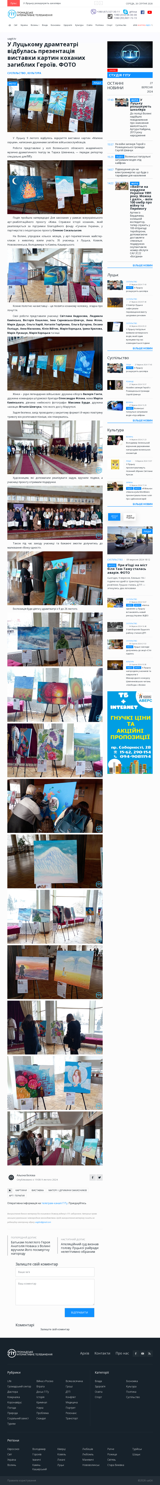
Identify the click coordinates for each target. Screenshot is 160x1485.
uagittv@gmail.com (43, 1222)
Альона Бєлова (26, 1175)
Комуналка (13, 1397)
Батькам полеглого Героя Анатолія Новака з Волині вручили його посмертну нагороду (30, 1247)
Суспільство (120, 25)
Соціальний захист (18, 1418)
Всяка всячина (74, 1381)
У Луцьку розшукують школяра (42, 3)
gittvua (133, 11)
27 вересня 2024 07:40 (137, 302)
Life (9, 1381)
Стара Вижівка (115, 1465)
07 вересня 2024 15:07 (137, 602)
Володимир (39, 1449)
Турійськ (137, 1449)
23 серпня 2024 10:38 (137, 664)
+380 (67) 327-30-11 (108, 11)
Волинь (34, 25)
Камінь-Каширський (39, 1467)
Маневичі (88, 1459)
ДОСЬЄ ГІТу (114, 517)
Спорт (109, 25)
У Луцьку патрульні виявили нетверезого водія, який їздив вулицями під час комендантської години (138, 336)
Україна (24, 25)
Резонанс (71, 1413)
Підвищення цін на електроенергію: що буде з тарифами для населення (131, 172)
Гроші (69, 1386)
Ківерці (61, 1449)
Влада (45, 25)
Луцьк (128, 364)
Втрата (40, 1386)
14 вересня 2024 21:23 (137, 439)
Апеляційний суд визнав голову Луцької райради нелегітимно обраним (80, 1248)
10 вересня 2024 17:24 (137, 485)
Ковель (61, 1454)
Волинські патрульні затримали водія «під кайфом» (132, 159)
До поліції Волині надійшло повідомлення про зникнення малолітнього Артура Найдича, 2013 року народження (140, 124)
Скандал (41, 1418)
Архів (135, 25)
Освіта (89, 25)
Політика (99, 25)
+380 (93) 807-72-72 (125, 17)
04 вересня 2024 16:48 (137, 626)
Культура (79, 25)
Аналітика (142, 25)
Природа (12, 1413)
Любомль (88, 1454)
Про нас (122, 1353)
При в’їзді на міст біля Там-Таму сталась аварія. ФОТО (127, 569)
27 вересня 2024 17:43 (137, 284)
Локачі (61, 1459)
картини (21, 1190)
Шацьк (136, 1454)
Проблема (42, 1413)
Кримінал (41, 1402)
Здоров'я (67, 25)
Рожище (130, 381)
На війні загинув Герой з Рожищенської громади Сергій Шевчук (130, 147)
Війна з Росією (44, 1381)
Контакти (102, 1353)
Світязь (111, 1459)
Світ (15, 25)
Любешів (87, 1449)
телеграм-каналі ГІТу (54, 1203)
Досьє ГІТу (42, 1391)
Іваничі (36, 1459)
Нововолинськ (91, 1465)
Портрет (70, 1407)
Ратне (110, 1449)
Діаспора (12, 1391)
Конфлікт (71, 1397)
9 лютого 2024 (49, 1179)
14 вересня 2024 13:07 (143, 461)
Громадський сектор (19, 1386)
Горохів (36, 1454)
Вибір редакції (130, 517)
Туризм (11, 1423)
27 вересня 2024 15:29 (137, 405)
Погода (11, 1407)
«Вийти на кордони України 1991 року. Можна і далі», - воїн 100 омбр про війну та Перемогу (141, 196)
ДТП (68, 1391)
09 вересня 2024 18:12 (138, 559)
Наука (39, 1407)
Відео (148, 25)
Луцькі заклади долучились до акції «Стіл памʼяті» (138, 650)
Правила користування (21, 1480)
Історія (40, 1397)
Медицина (72, 1402)
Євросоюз (13, 1449)
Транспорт (72, 1418)
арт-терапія (17, 1195)
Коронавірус (14, 1402)
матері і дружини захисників (67, 1190)
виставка (38, 1190)
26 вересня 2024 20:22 (137, 326)
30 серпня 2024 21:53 (137, 643)
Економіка (55, 25)
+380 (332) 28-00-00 (125, 14)
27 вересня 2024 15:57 (137, 384)
